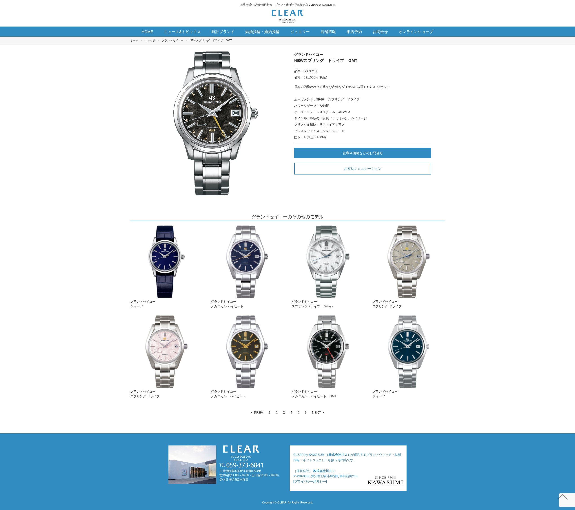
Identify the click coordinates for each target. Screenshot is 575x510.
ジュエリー (300, 32)
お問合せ (380, 32)
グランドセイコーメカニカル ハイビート (227, 304)
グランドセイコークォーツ (142, 304)
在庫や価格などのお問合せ (363, 153)
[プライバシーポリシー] (310, 481)
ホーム (134, 40)
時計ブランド (223, 32)
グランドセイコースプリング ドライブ (387, 304)
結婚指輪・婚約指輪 (262, 32)
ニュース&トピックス (182, 32)
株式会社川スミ (340, 454)
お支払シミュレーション (362, 168)
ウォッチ (150, 40)
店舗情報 (328, 32)
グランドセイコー (172, 40)
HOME (147, 32)
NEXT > (318, 412)
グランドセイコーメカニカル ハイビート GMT (314, 394)
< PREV (257, 412)
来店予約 (354, 32)
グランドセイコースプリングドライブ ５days (314, 304)
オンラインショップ (416, 32)
